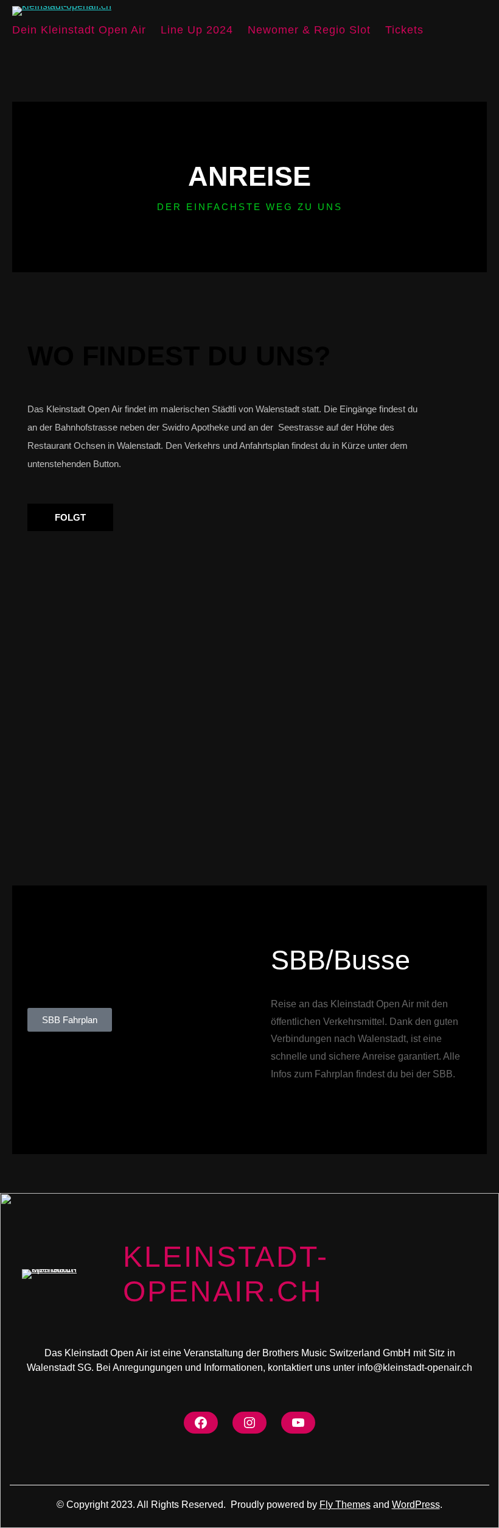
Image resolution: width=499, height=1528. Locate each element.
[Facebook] (201, 1423)
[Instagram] (249, 1423)
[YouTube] (298, 1423)
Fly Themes (345, 1504)
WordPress (416, 1504)
